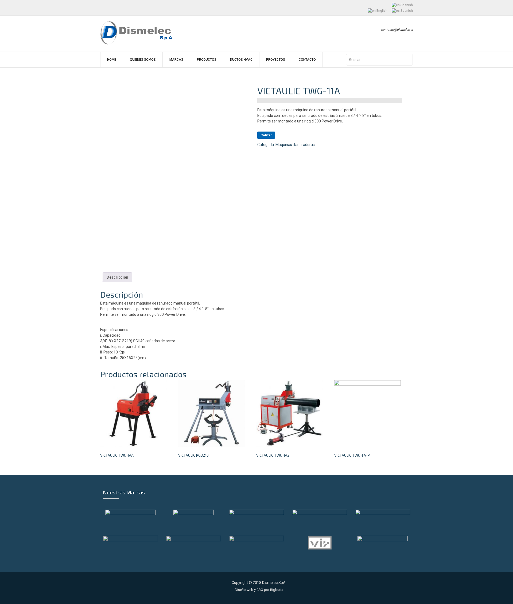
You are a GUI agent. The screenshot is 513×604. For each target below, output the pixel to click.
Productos (206, 59)
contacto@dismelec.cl (397, 30)
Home (111, 59)
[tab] (117, 277)
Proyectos (275, 59)
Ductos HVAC (241, 59)
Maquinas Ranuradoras (295, 145)
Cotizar (266, 135)
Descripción (117, 277)
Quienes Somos (143, 59)
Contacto (307, 59)
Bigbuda (276, 590)
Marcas (176, 59)
